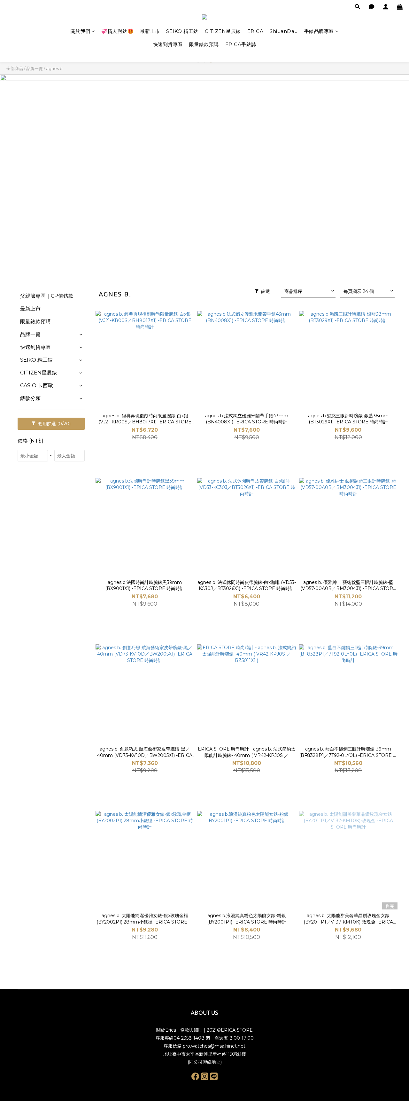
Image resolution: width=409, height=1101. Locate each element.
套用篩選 (54, 424)
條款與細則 (191, 1030)
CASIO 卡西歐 (36, 385)
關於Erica (166, 1030)
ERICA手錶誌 (240, 44)
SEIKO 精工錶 (182, 31)
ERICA (255, 31)
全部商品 (14, 68)
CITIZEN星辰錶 (223, 31)
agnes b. (55, 68)
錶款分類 (30, 398)
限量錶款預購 (204, 44)
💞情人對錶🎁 (117, 31)
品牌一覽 (34, 68)
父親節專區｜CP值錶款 (46, 296)
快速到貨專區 (168, 44)
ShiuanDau (284, 31)
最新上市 (150, 31)
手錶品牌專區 (319, 31)
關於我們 (80, 31)
